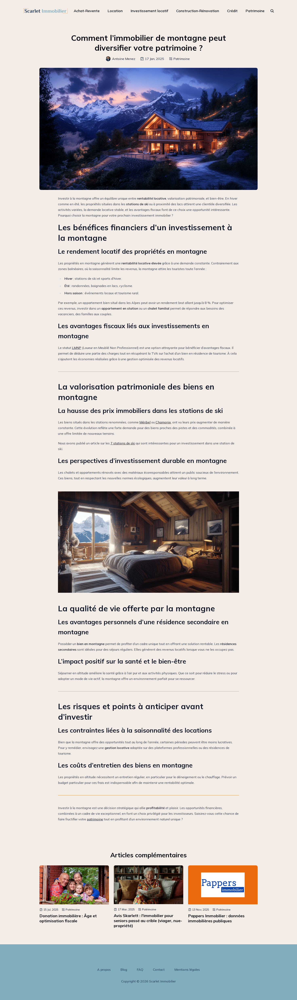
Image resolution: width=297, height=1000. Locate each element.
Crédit (232, 10)
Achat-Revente (87, 10)
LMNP (76, 348)
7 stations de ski (123, 443)
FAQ (140, 970)
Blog (123, 970)
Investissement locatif (149, 10)
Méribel (145, 422)
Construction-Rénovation (197, 10)
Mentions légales (187, 970)
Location (115, 10)
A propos (104, 970)
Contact (159, 970)
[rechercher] (272, 11)
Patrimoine (255, 10)
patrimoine (95, 819)
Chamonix (163, 422)
